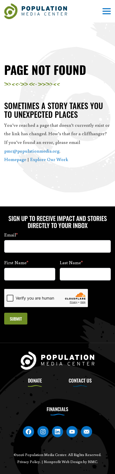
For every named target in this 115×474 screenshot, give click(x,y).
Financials (57, 409)
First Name (16, 262)
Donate (35, 380)
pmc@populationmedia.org (31, 151)
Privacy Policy (28, 461)
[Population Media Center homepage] (35, 11)
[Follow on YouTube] (72, 431)
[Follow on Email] (86, 431)
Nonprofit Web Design (63, 461)
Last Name (71, 262)
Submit (16, 319)
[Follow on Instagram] (43, 431)
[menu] (107, 11)
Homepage (15, 159)
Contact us (80, 380)
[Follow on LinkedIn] (57, 431)
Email (11, 234)
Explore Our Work (49, 159)
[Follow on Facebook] (28, 431)
